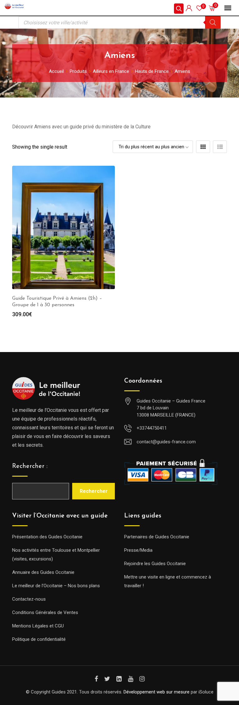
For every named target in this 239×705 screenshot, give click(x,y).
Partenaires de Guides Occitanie (156, 537)
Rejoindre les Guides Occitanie (155, 563)
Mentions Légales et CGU (38, 626)
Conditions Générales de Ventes (45, 612)
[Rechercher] (213, 22)
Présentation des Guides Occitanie (47, 537)
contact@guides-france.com (166, 442)
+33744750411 (152, 428)
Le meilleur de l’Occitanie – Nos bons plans (56, 585)
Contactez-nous (29, 599)
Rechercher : (30, 466)
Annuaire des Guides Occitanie (43, 572)
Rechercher (94, 491)
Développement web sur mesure (157, 692)
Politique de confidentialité (39, 639)
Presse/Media (138, 550)
